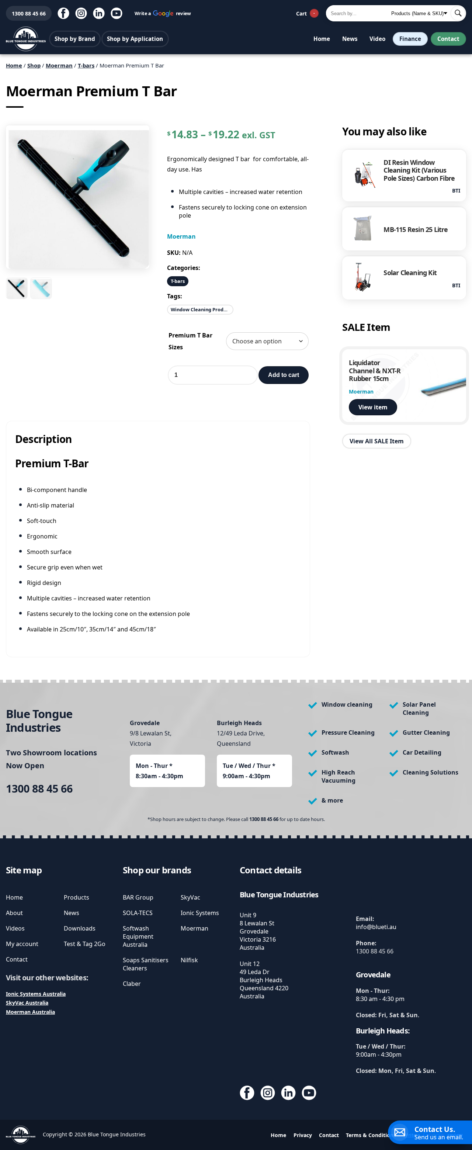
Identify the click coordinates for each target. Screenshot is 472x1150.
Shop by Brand (75, 38)
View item (373, 407)
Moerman (59, 65)
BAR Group (138, 897)
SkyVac (190, 897)
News (350, 38)
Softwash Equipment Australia (138, 936)
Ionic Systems (200, 913)
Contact (448, 38)
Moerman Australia (30, 1011)
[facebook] (63, 13)
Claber (132, 984)
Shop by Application (135, 38)
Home (321, 38)
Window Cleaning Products (202, 309)
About (14, 913)
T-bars (86, 65)
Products (76, 897)
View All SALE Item (377, 441)
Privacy (303, 1135)
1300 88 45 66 (26, 13)
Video (377, 38)
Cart (305, 13)
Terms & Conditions (371, 1135)
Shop (34, 65)
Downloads (80, 928)
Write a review (163, 13)
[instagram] (81, 13)
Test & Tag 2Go (84, 944)
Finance (410, 38)
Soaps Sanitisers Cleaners (146, 964)
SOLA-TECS (138, 913)
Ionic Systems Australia (36, 993)
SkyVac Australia (27, 1002)
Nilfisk (189, 960)
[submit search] (458, 13)
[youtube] (116, 13)
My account (22, 944)
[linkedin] (99, 13)
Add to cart (283, 375)
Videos (15, 928)
